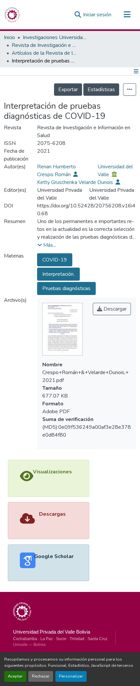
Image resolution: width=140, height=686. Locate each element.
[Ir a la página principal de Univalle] (22, 611)
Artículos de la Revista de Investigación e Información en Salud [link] (44, 53)
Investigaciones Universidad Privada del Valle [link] (55, 37)
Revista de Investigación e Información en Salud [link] (44, 45)
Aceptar (15, 676)
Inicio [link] (9, 37)
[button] (12, 15)
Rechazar (40, 676)
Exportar (68, 89)
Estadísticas (101, 89)
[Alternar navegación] (127, 14)
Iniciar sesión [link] (97, 14)
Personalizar (71, 676)
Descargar (114, 309)
